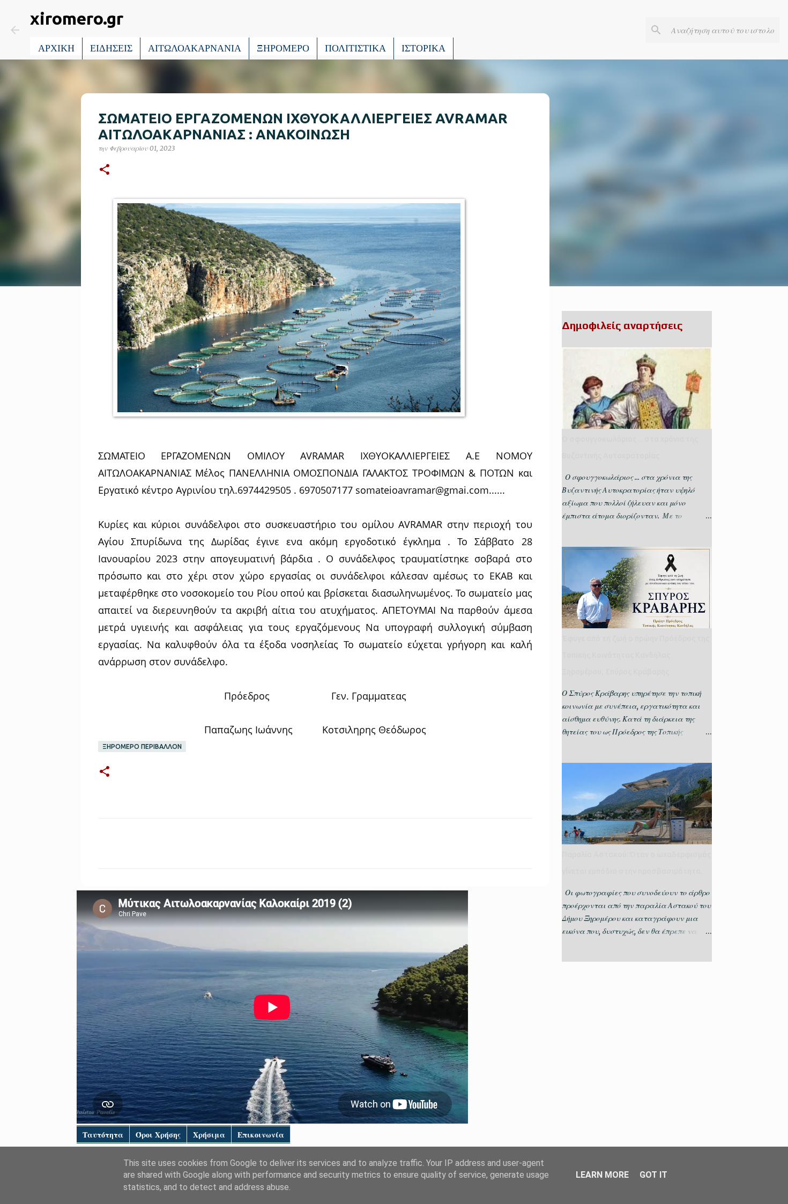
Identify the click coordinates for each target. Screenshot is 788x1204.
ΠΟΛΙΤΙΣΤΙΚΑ (355, 48)
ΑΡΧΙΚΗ (56, 48)
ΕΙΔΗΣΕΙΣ (111, 48)
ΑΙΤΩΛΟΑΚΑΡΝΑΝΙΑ (194, 48)
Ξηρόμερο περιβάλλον (142, 746)
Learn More (602, 1175)
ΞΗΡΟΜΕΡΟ (283, 48)
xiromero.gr (76, 18)
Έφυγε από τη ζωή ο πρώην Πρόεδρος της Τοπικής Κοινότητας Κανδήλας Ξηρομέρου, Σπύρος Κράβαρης (635, 655)
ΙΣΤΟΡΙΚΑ (423, 48)
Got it (653, 1175)
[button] (104, 170)
